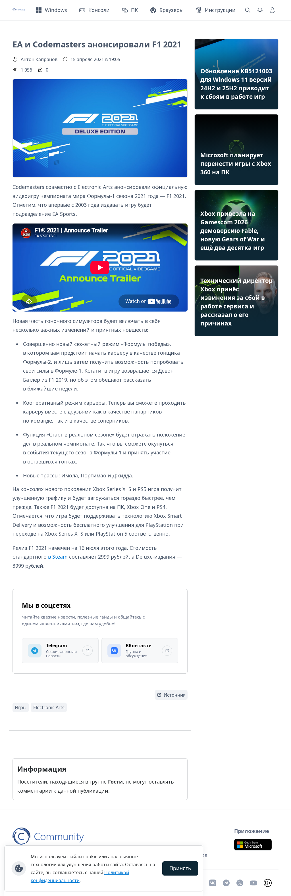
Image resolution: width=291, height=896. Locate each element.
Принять (180, 868)
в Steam (58, 556)
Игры (20, 707)
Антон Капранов (39, 59)
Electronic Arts (49, 707)
